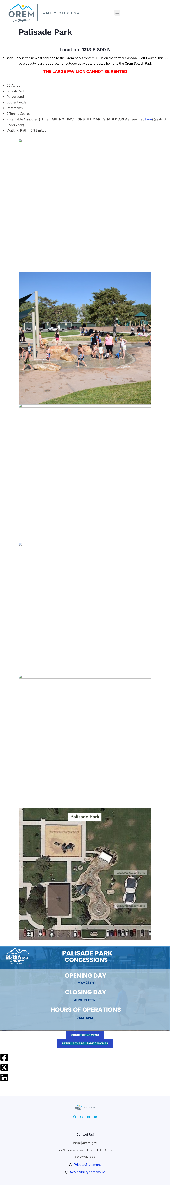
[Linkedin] (88, 1116)
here (148, 119)
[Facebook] (74, 1116)
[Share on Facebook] (4, 1057)
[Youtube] (95, 1116)
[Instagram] (81, 1116)
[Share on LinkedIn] (4, 1077)
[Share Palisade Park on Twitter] (4, 1067)
